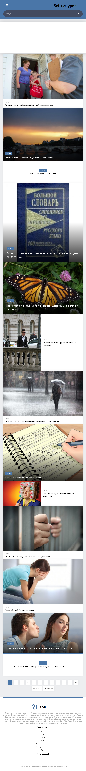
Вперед (47, 689)
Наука (43, 737)
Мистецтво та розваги (43, 747)
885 (76, 682)
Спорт (43, 750)
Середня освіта (43, 731)
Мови (43, 741)
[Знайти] (79, 13)
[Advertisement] (43, 37)
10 (64, 682)
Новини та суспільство (43, 744)
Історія (43, 734)
